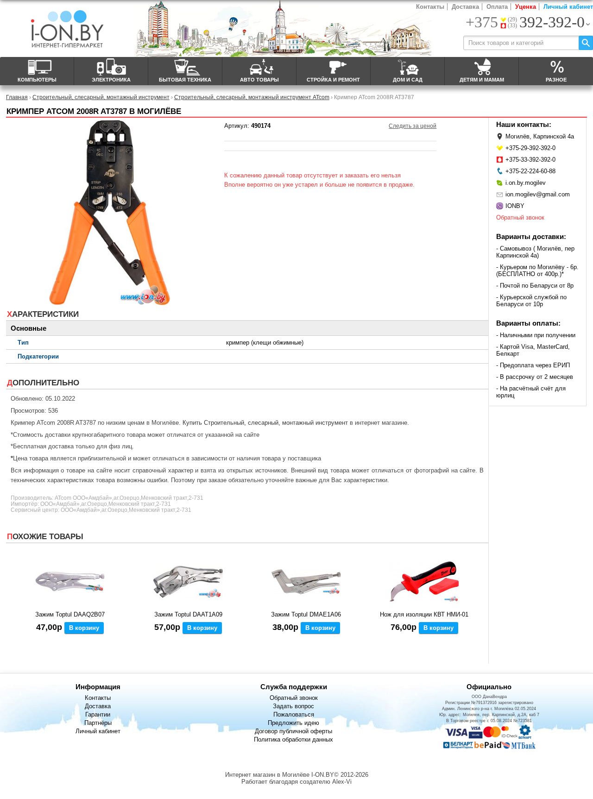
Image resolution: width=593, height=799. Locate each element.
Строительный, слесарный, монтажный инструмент (101, 97)
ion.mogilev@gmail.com (537, 194)
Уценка (525, 6)
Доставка (465, 6)
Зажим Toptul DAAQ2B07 (70, 614)
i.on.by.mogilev (525, 182)
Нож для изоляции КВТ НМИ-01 (424, 614)
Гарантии (97, 714)
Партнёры (98, 722)
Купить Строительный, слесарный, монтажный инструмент (265, 422)
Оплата (497, 6)
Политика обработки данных (293, 739)
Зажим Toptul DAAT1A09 (188, 614)
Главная (17, 97)
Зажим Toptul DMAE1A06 (306, 614)
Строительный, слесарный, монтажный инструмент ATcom (251, 97)
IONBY (514, 205)
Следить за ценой (412, 126)
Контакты (430, 6)
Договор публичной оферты (293, 731)
